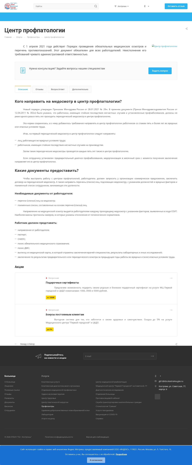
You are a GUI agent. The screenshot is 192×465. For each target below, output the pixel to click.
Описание (23, 89)
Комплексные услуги (50, 382)
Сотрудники (9, 410)
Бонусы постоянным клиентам (65, 314)
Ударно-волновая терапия (52, 394)
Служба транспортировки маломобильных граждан (119, 402)
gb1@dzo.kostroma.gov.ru (171, 381)
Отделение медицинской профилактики (58, 390)
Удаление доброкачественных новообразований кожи (65, 410)
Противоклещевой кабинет (108, 398)
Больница (9, 376)
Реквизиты (9, 398)
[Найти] (96, 6)
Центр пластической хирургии (54, 402)
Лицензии (8, 386)
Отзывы (39, 89)
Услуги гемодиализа (104, 410)
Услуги (45, 376)
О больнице (9, 382)
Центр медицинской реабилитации (111, 382)
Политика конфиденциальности (59, 437)
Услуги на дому (48, 418)
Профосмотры (47, 406)
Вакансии (8, 406)
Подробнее (121, 454)
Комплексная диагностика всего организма (60, 386)
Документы (9, 402)
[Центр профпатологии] (164, 46)
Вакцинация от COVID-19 (106, 414)
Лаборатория (47, 414)
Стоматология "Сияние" (106, 406)
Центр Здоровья (48, 398)
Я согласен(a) (96, 460)
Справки (99, 418)
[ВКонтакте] (157, 396)
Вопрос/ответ (58, 89)
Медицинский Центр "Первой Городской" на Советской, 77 (121, 386)
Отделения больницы (105, 394)
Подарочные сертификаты (62, 282)
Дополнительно (80, 89)
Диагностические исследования (110, 390)
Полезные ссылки (12, 390)
